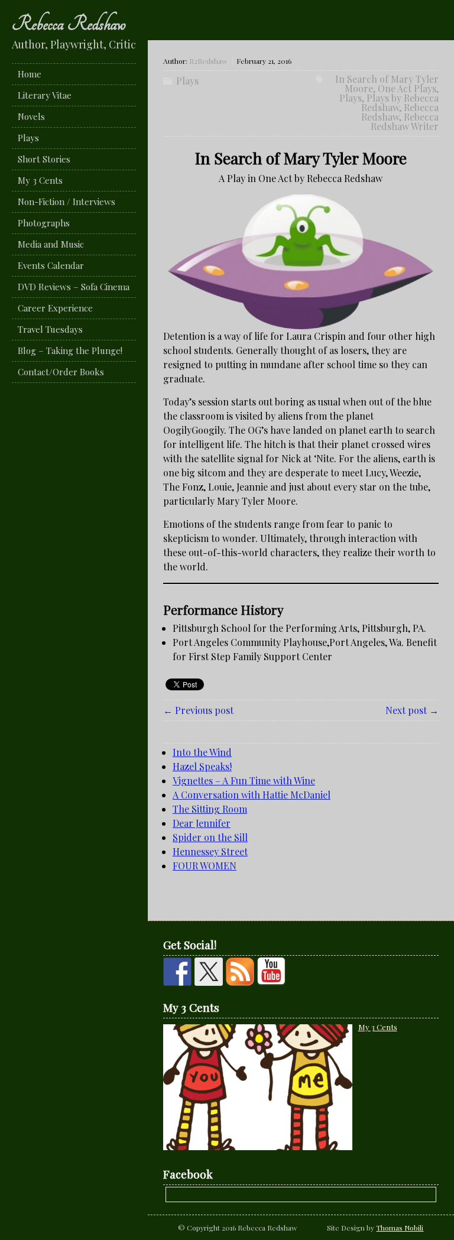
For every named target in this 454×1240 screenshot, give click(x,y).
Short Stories (44, 159)
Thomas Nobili (399, 1227)
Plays (28, 138)
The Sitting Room (210, 809)
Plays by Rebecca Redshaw (400, 102)
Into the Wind (202, 752)
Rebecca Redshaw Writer (405, 121)
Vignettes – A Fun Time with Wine (244, 780)
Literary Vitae (45, 95)
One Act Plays (407, 88)
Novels (31, 116)
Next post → (412, 710)
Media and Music (51, 244)
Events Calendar (51, 265)
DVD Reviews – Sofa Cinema (73, 287)
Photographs (44, 223)
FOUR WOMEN (204, 865)
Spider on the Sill (210, 837)
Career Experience (55, 308)
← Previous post (198, 710)
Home (29, 74)
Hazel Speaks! (202, 766)
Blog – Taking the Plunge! (70, 350)
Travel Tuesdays (50, 329)
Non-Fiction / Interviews (66, 201)
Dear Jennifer (202, 823)
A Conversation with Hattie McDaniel (251, 794)
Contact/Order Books (61, 372)
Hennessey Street (210, 851)
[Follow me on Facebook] (177, 971)
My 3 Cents (40, 180)
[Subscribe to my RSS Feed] (240, 971)
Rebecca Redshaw (69, 23)
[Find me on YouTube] (271, 971)
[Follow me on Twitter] (208, 971)
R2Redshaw (208, 61)
